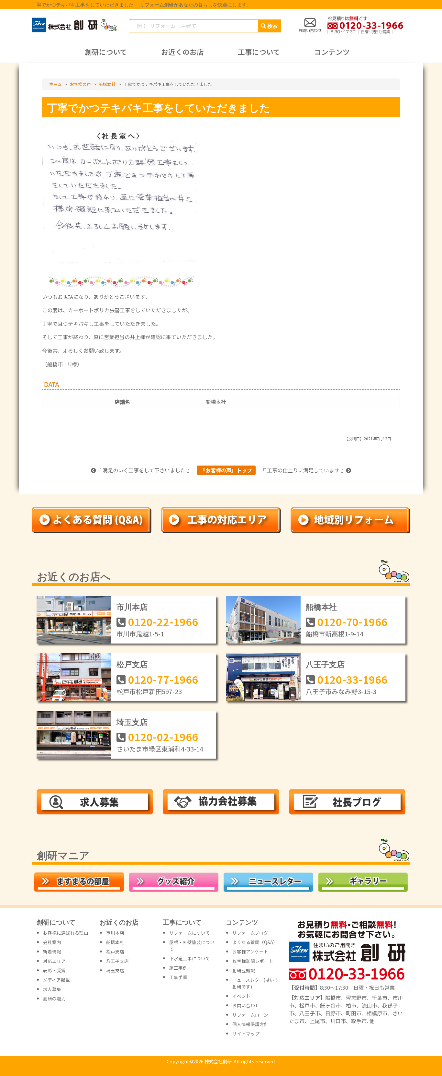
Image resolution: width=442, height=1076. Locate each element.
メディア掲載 (56, 979)
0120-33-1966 (352, 679)
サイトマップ (246, 1033)
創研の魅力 (54, 998)
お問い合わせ (246, 1005)
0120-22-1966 (163, 621)
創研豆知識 (243, 970)
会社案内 (52, 942)
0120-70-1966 (352, 621)
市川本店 (132, 606)
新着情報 (52, 951)
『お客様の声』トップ (226, 470)
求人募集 (52, 989)
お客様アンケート (250, 951)
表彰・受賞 (54, 970)
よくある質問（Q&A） (255, 942)
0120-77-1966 (163, 679)
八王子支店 (325, 663)
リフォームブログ (250, 932)
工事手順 (178, 977)
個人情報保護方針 (250, 1024)
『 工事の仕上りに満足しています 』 (303, 470)
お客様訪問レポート (252, 961)
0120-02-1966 (163, 736)
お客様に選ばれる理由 (65, 932)
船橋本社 (215, 402)
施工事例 (178, 967)
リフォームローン (250, 1014)
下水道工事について (189, 958)
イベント (241, 996)
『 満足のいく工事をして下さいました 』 (144, 470)
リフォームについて (189, 932)
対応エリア (54, 961)
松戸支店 (132, 663)
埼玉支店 (132, 721)
